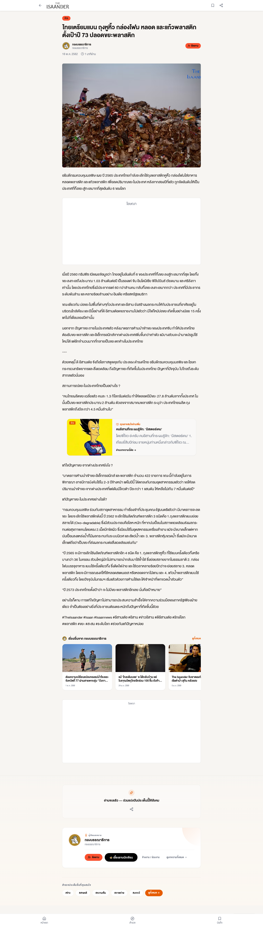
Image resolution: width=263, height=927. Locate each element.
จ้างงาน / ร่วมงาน (151, 857)
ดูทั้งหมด (196, 638)
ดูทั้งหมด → (154, 892)
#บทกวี (136, 892)
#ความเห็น (100, 892)
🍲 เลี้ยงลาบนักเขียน (121, 857)
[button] (131, 115)
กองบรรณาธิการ (97, 839)
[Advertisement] (131, 235)
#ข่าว (67, 892)
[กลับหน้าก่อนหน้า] (40, 5)
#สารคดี (83, 892)
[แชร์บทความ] (221, 5)
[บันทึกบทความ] (212, 5)
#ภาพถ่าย (119, 892)
